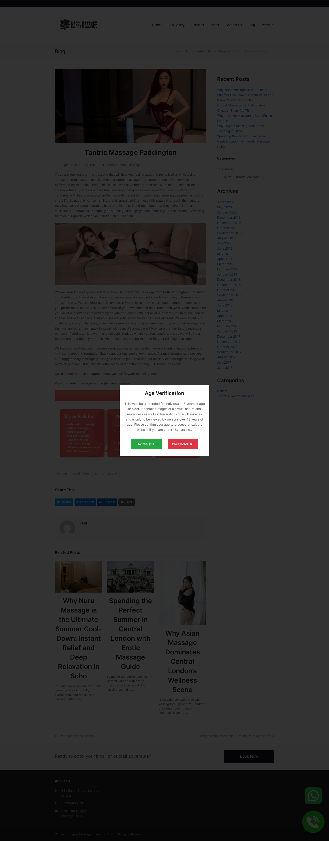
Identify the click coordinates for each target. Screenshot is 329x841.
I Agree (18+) (147, 444)
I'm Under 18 (182, 444)
